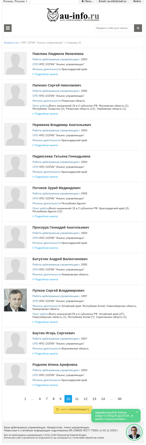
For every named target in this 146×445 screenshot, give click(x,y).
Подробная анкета (46, 74)
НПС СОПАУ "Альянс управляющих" (61, 64)
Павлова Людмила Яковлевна (58, 54)
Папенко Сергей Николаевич (57, 85)
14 (103, 399)
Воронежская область (75, 348)
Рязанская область (73, 100)
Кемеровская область (75, 274)
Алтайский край (71, 305)
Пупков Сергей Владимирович (58, 290)
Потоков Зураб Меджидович (56, 188)
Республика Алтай (94, 305)
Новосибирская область (121, 305)
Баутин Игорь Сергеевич (54, 333)
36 (119, 399)
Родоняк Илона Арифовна (55, 365)
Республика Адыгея (74, 203)
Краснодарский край (74, 69)
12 (85, 399)
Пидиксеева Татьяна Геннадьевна (61, 156)
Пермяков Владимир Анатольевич (62, 125)
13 (94, 399)
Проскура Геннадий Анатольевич (61, 227)
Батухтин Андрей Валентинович (60, 259)
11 (77, 399)
